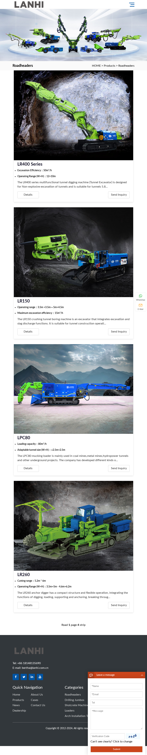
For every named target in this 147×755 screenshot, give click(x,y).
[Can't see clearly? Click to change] (133, 736)
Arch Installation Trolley (79, 716)
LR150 (23, 301)
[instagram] (40, 677)
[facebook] (16, 677)
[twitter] (24, 677)
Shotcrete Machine (77, 705)
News (16, 705)
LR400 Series (29, 164)
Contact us (38, 705)
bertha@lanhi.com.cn (35, 667)
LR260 (23, 575)
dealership (19, 710)
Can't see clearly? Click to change (111, 741)
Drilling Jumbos (74, 700)
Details (28, 194)
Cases (34, 700)
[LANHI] (40, 4)
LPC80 (23, 438)
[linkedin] (32, 677)
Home (16, 694)
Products (109, 65)
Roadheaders (126, 65)
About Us (37, 694)
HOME (96, 65)
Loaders (69, 710)
